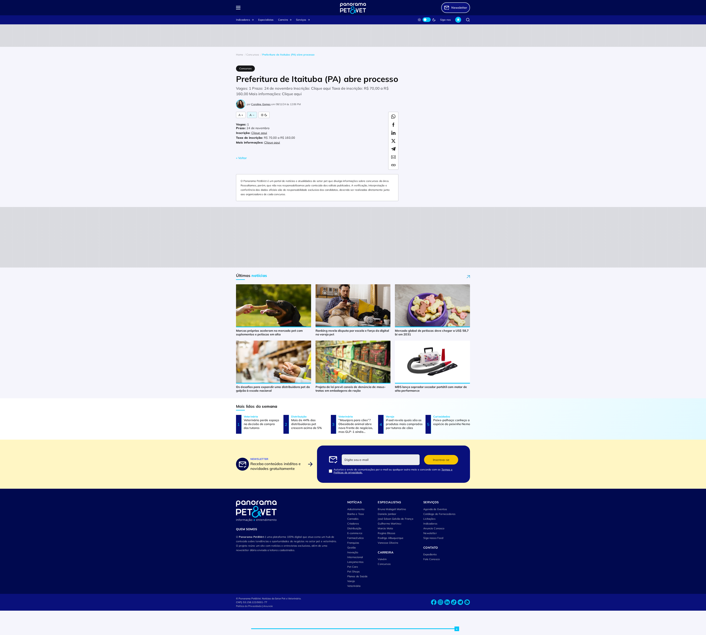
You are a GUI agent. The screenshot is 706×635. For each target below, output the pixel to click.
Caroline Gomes (261, 104)
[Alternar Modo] (264, 115)
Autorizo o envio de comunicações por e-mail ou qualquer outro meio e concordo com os (393, 471)
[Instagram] (440, 602)
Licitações (429, 518)
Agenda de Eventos (435, 509)
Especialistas (266, 19)
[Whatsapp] (467, 602)
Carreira (283, 19)
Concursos (384, 564)
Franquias (353, 542)
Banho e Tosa (355, 514)
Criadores (353, 523)
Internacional (355, 557)
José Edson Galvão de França (395, 518)
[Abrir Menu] (259, 7)
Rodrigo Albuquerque (390, 538)
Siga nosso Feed (433, 538)
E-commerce (355, 533)
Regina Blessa (386, 533)
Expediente (430, 554)
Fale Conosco (431, 559)
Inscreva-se (441, 460)
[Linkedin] (447, 602)
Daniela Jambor (387, 514)
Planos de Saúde (357, 576)
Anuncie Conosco (433, 528)
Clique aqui (259, 133)
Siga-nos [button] (445, 19)
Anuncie (268, 606)
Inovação (352, 552)
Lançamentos (355, 562)
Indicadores (243, 19)
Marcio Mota (385, 528)
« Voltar (241, 158)
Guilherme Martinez (389, 523)
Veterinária (354, 586)
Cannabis (353, 518)
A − (251, 115)
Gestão (351, 547)
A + (240, 115)
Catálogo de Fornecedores (439, 514)
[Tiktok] (454, 602)
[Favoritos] (458, 20)
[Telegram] (460, 602)
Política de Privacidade (249, 606)
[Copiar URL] (393, 165)
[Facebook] (434, 602)
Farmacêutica (355, 538)
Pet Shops (353, 571)
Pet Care (352, 566)
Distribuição (354, 528)
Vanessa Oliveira (388, 542)
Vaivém (382, 559)
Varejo (351, 581)
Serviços (301, 19)
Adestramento (356, 509)
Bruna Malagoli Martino (392, 509)
